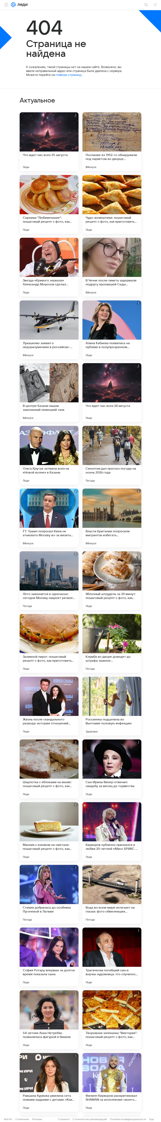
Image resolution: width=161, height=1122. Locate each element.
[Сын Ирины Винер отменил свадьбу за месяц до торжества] (111, 768)
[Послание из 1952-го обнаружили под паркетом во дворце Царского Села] (111, 141)
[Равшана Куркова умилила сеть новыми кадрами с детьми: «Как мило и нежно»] (49, 1082)
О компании (22, 1119)
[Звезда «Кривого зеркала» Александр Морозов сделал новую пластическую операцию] (49, 267)
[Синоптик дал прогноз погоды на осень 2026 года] (111, 455)
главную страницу (68, 75)
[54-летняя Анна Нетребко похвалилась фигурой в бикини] (49, 1019)
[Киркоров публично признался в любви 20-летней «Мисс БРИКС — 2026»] (111, 831)
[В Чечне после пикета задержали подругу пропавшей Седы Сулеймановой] (111, 267)
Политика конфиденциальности (128, 1119)
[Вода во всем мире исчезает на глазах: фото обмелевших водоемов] (111, 894)
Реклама (37, 1119)
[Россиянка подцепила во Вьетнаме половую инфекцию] (111, 706)
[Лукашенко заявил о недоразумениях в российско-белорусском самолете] (49, 329)
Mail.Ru (8, 1119)
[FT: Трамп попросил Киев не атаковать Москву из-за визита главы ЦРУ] (49, 518)
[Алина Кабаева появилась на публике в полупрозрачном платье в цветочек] (111, 329)
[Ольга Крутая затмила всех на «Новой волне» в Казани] (49, 455)
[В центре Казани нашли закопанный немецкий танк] (49, 392)
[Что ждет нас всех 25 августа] (49, 141)
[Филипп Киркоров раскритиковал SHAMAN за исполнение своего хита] (111, 1082)
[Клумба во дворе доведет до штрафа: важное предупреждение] (111, 643)
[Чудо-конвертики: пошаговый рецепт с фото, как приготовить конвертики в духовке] (111, 204)
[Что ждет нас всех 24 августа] (111, 392)
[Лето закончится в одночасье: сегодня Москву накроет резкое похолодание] (49, 580)
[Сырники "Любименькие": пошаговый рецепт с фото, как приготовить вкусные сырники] (49, 204)
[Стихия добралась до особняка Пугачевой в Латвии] (49, 894)
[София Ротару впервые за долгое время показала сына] (49, 957)
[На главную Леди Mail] (21, 4)
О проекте (64, 1119)
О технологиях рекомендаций (90, 1119)
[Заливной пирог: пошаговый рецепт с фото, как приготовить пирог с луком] (49, 643)
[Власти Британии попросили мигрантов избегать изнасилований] (111, 518)
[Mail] (13, 4)
